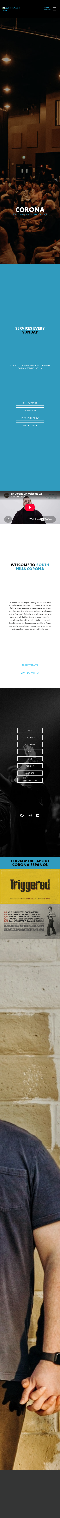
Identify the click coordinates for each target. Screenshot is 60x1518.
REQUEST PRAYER (30, 665)
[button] (47, 9)
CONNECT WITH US (30, 672)
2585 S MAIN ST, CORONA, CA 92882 (30, 214)
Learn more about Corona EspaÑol (30, 863)
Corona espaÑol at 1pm (30, 368)
